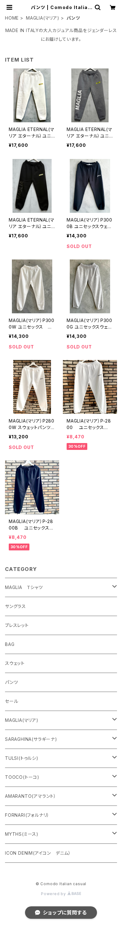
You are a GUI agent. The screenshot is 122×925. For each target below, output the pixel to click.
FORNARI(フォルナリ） (27, 815)
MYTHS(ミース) (21, 834)
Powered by (54, 893)
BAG (9, 644)
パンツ (11, 682)
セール (11, 701)
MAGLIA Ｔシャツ (24, 587)
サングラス (15, 606)
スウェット (15, 663)
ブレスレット (17, 625)
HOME (12, 18)
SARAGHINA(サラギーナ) (31, 739)
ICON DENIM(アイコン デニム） (38, 853)
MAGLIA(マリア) (42, 18)
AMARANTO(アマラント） (30, 796)
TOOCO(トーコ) (22, 777)
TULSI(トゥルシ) (21, 758)
